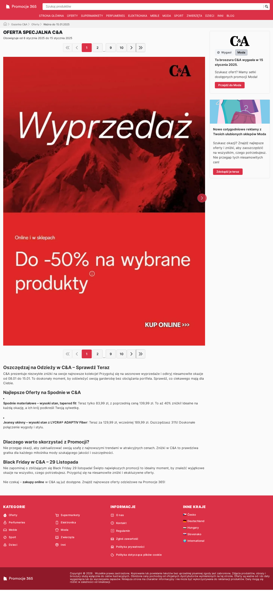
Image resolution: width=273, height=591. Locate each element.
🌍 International (193, 540)
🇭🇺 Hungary (191, 527)
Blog (230, 15)
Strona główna (51, 15)
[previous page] (76, 47)
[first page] (67, 47)
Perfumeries (115, 15)
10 (122, 48)
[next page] (131, 47)
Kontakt (121, 523)
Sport (178, 15)
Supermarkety (92, 15)
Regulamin (123, 530)
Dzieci (209, 15)
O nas (120, 515)
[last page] (140, 47)
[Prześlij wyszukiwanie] (266, 6)
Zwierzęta (194, 15)
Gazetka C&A (19, 24)
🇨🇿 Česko (189, 514)
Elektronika (137, 15)
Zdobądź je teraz (227, 171)
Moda (166, 15)
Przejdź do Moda (229, 85)
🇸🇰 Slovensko (192, 534)
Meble (154, 15)
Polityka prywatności (130, 546)
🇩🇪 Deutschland (193, 521)
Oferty (72, 15)
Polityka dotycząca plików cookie (139, 554)
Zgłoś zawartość (127, 538)
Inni (220, 15)
